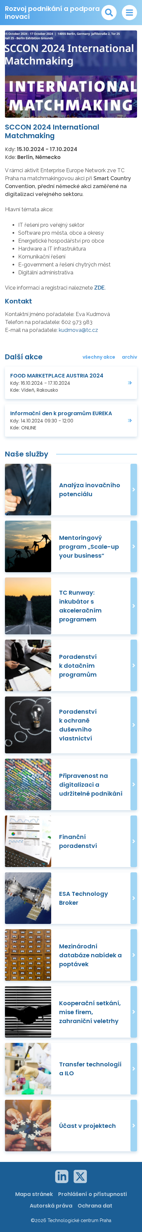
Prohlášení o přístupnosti (92, 1194)
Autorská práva (51, 1206)
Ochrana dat (95, 1206)
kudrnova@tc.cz (78, 330)
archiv (129, 357)
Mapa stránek (34, 1194)
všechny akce (99, 357)
